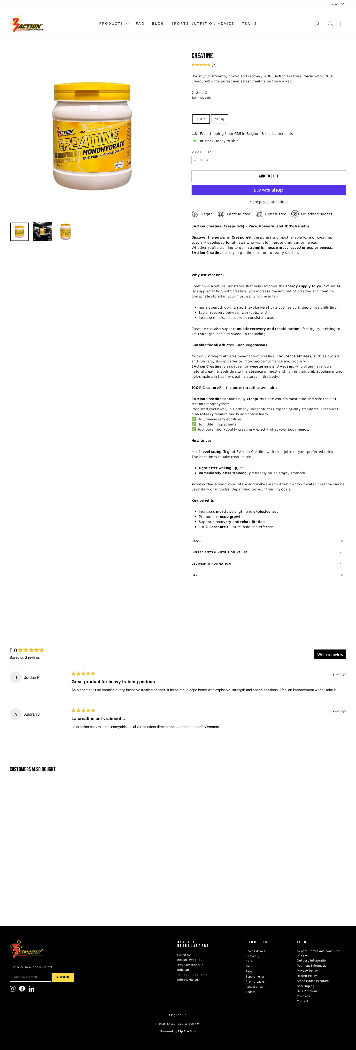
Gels (249, 966)
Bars (249, 961)
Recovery (252, 956)
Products (112, 23)
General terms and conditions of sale (319, 953)
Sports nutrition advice (202, 23)
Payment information (312, 965)
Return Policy (307, 976)
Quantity (202, 151)
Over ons (303, 996)
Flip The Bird (187, 1031)
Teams (249, 23)
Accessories (254, 986)
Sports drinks (255, 951)
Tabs (249, 971)
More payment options (269, 202)
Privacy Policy (307, 970)
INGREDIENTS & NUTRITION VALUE (219, 552)
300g (201, 119)
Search (250, 992)
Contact (303, 1001)
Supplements (255, 976)
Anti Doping (305, 986)
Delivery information (211, 563)
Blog (158, 23)
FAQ (140, 23)
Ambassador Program (313, 981)
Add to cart (49, 891)
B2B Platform (307, 991)
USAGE (197, 541)
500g (219, 119)
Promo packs (255, 981)
